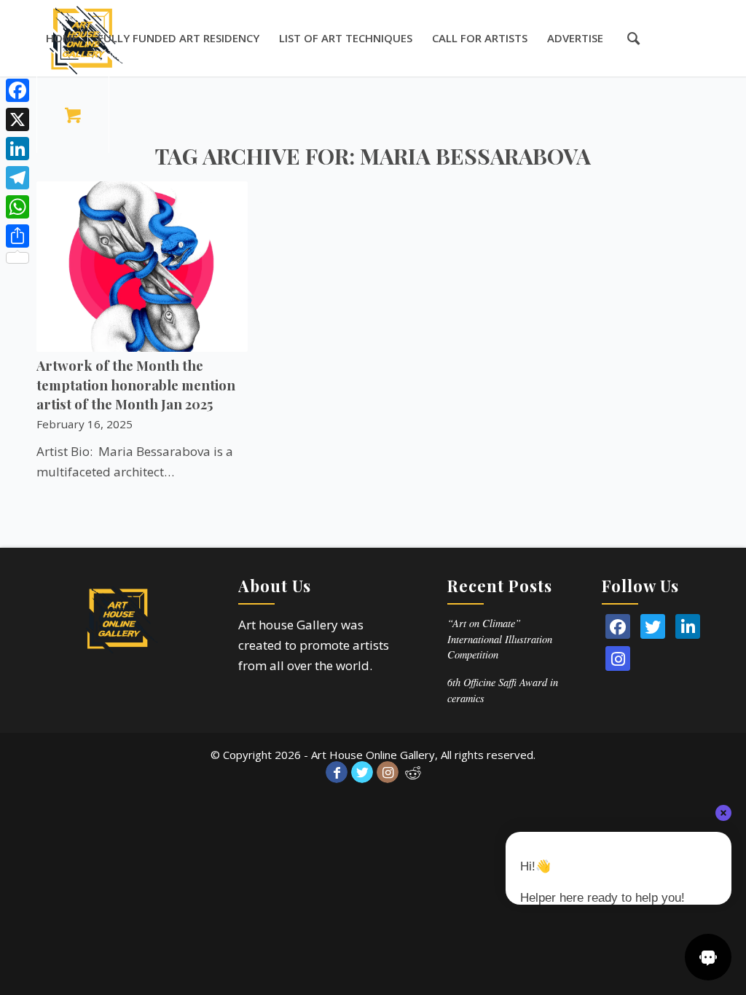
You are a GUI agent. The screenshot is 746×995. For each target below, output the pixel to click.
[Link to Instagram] (387, 772)
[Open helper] (708, 957)
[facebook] (617, 626)
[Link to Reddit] (413, 772)
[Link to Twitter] (362, 772)
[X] (17, 119)
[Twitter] (652, 626)
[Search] (626, 38)
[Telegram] (17, 177)
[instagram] (617, 658)
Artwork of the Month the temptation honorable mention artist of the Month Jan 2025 (135, 384)
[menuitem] (61, 38)
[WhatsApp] (17, 206)
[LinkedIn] (687, 626)
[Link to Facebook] (337, 772)
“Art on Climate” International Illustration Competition (499, 638)
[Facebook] (17, 90)
